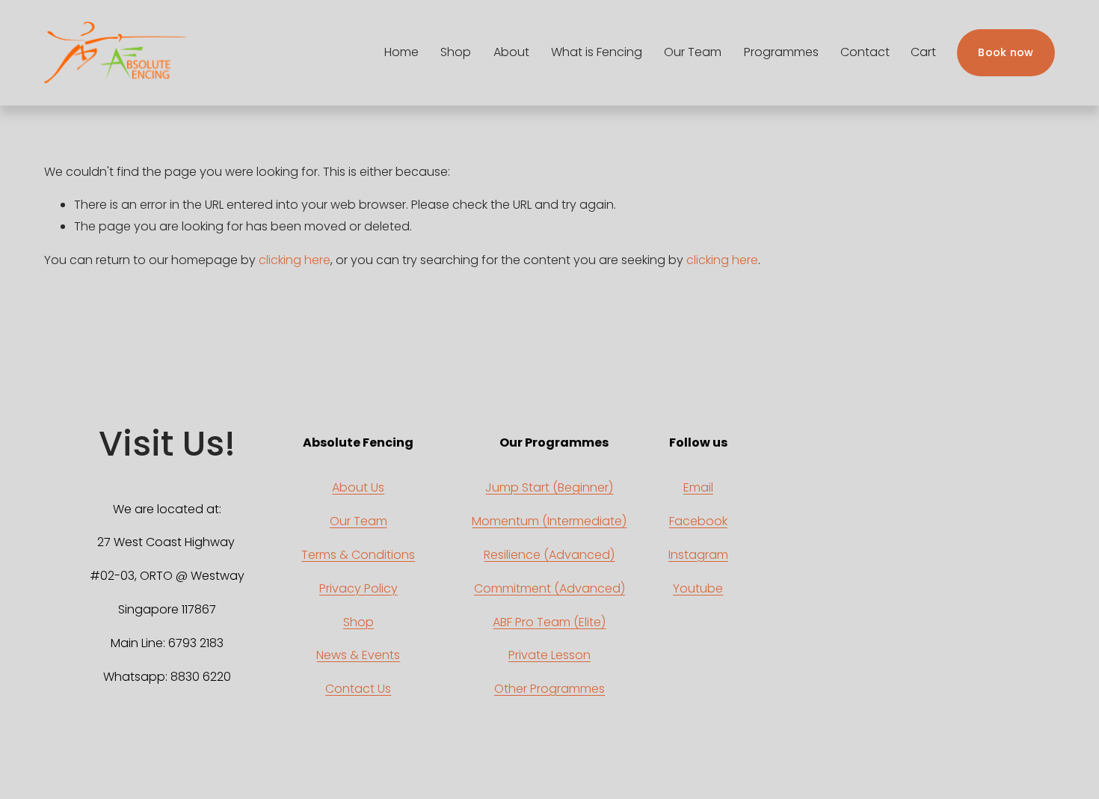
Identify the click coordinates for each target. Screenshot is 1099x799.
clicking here (294, 260)
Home (401, 52)
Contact (865, 52)
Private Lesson (549, 655)
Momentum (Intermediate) (549, 521)
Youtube (698, 588)
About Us (358, 487)
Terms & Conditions (358, 554)
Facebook (698, 521)
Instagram (698, 554)
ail (707, 487)
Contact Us (358, 688)
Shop (358, 622)
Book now (1005, 52)
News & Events (358, 655)
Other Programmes (549, 688)
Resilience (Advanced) (549, 554)
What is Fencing (596, 52)
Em (692, 487)
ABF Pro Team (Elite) (549, 622)
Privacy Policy (358, 588)
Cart (923, 52)
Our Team (358, 521)
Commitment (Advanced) (549, 588)
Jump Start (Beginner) (549, 487)
